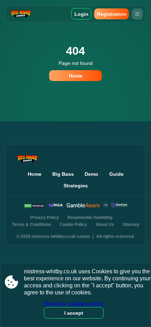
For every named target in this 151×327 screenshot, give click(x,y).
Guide (116, 174)
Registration (111, 14)
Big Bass (63, 174)
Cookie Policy (73, 224)
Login (81, 14)
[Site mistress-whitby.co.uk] (24, 14)
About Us (105, 224)
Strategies (76, 185)
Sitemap (131, 224)
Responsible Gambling (89, 217)
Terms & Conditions (31, 224)
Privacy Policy (44, 217)
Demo (91, 174)
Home (76, 76)
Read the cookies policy (74, 304)
